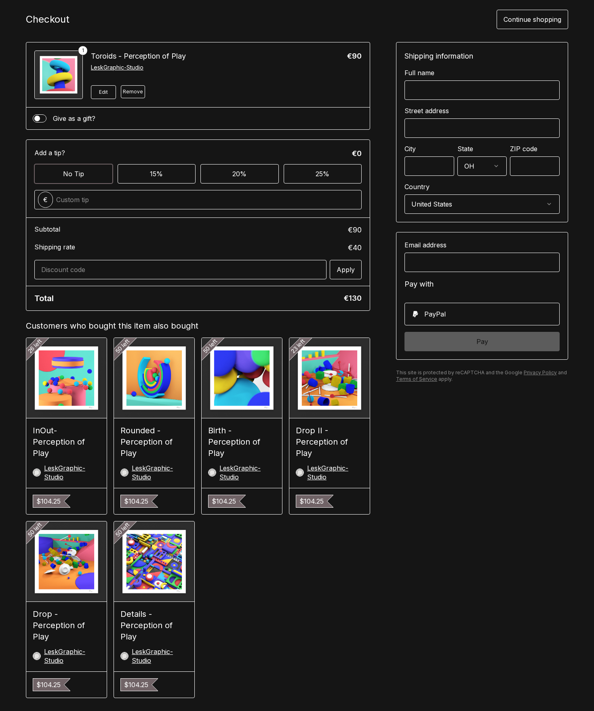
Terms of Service (416, 379)
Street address (426, 111)
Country (417, 187)
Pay (482, 342)
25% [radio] (322, 174)
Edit (103, 92)
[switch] (39, 118)
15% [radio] (156, 174)
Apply (346, 270)
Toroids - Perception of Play (138, 56)
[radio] (482, 314)
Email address (425, 245)
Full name (419, 73)
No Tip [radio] (73, 174)
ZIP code (523, 149)
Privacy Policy (540, 372)
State (465, 149)
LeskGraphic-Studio (117, 67)
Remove (133, 92)
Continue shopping (532, 19)
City (410, 149)
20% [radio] (239, 174)
